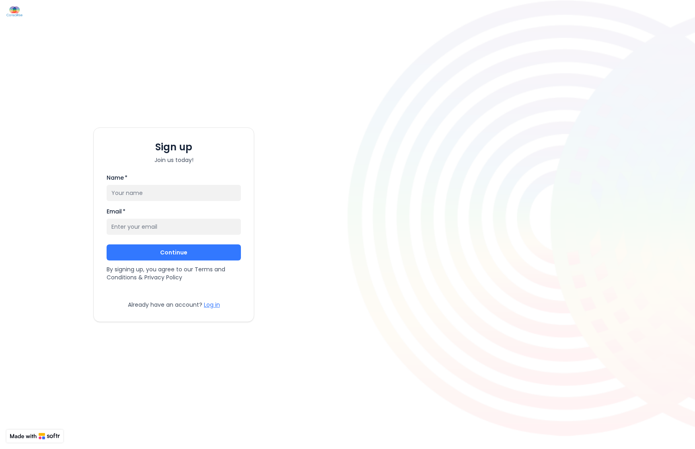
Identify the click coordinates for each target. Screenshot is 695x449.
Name (117, 178)
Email (116, 211)
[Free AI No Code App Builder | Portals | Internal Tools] (34, 436)
